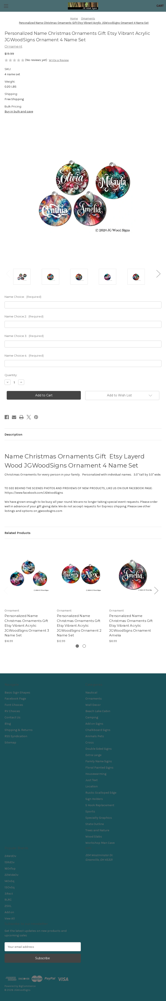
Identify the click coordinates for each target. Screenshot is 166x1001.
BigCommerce (27, 986)
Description (13, 434)
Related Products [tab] (17, 533)
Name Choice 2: (24, 316)
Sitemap (10, 742)
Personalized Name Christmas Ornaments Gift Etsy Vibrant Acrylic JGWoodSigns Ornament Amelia (131, 625)
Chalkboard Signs (97, 730)
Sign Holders (94, 799)
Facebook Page (15, 698)
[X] (29, 417)
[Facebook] (7, 417)
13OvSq (9, 887)
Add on (9, 912)
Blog (8, 724)
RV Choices (12, 711)
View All (10, 918)
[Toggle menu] (6, 6)
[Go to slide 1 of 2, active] (77, 646)
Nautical (91, 692)
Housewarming (95, 774)
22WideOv (11, 875)
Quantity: (11, 375)
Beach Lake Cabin (97, 711)
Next (158, 273)
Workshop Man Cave (100, 843)
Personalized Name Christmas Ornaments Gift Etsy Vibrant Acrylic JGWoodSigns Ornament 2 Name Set (79, 625)
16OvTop (10, 868)
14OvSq (9, 881)
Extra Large (93, 755)
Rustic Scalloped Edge (100, 792)
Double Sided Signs (98, 749)
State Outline (94, 824)
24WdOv (10, 856)
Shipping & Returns (19, 730)
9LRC (8, 900)
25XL (8, 906)
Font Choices (14, 705)
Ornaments (93, 698)
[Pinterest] (36, 417)
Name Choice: (23, 296)
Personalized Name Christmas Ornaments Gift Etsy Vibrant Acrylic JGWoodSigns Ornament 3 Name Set (27, 625)
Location (91, 786)
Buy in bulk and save (19, 111)
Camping (91, 717)
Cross (89, 742)
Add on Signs (94, 724)
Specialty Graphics (98, 818)
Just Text (91, 780)
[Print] (21, 417)
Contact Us (13, 717)
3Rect (9, 893)
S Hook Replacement (99, 805)
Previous (7, 273)
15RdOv (9, 862)
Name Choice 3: (24, 336)
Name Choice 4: (24, 355)
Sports (90, 811)
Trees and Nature (97, 830)
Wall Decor (93, 705)
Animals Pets (94, 736)
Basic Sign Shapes (17, 692)
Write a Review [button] (59, 60)
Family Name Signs (98, 761)
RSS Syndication (16, 736)
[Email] (14, 417)
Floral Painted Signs (99, 767)
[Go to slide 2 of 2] (84, 646)
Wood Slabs (93, 836)
